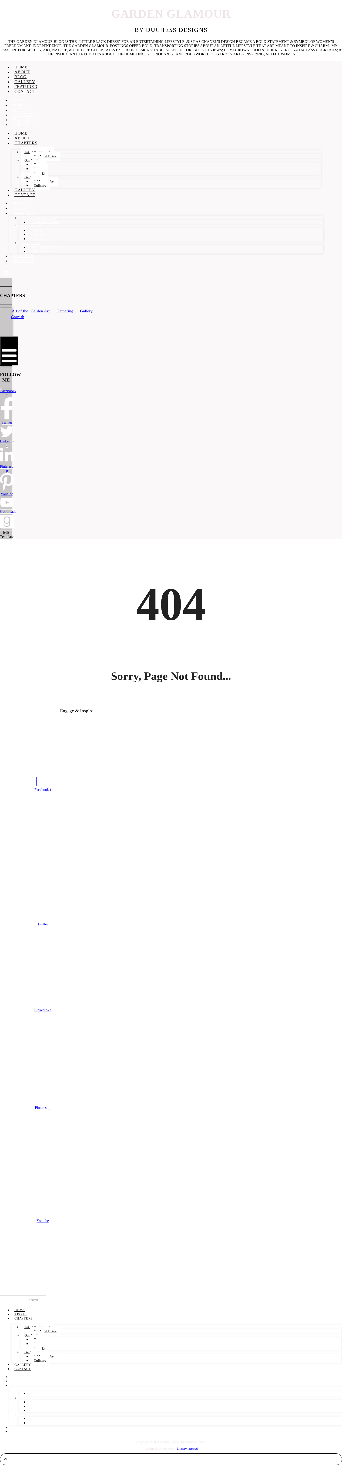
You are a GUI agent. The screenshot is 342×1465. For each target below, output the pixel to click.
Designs (38, 234)
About (22, 72)
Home (20, 67)
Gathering (31, 243)
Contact (24, 91)
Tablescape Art (44, 247)
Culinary (40, 185)
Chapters (25, 143)
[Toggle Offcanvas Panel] (6, 272)
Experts (38, 239)
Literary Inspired (187, 1448)
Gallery (24, 81)
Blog (20, 76)
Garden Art (32, 226)
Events (38, 230)
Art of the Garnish (38, 218)
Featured (25, 86)
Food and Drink (45, 156)
